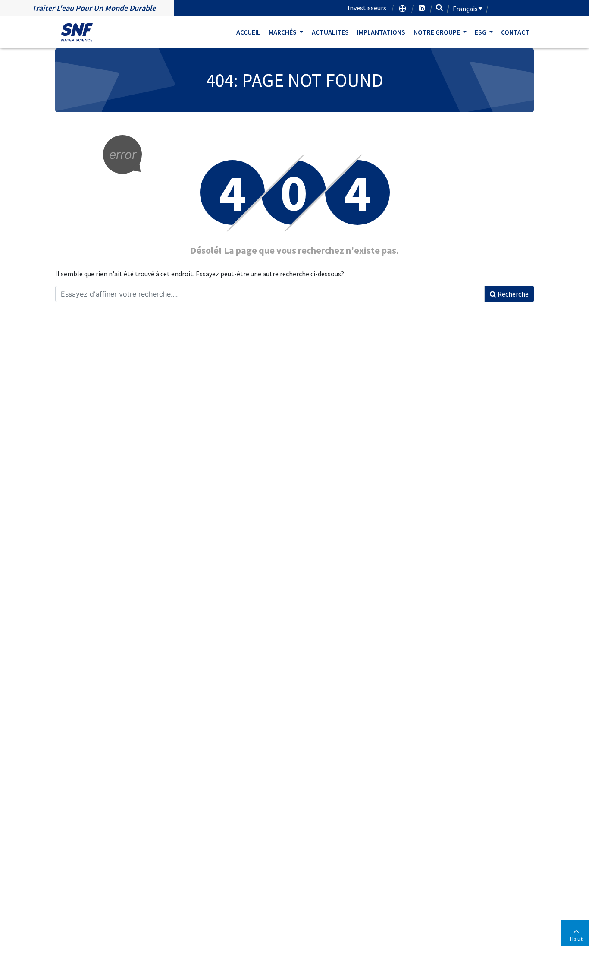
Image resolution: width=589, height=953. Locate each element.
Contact (515, 32)
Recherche (512, 294)
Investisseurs (367, 7)
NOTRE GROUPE (437, 32)
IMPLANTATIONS (381, 32)
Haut (576, 939)
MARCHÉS (283, 32)
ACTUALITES (330, 32)
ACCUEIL (248, 32)
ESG (481, 32)
